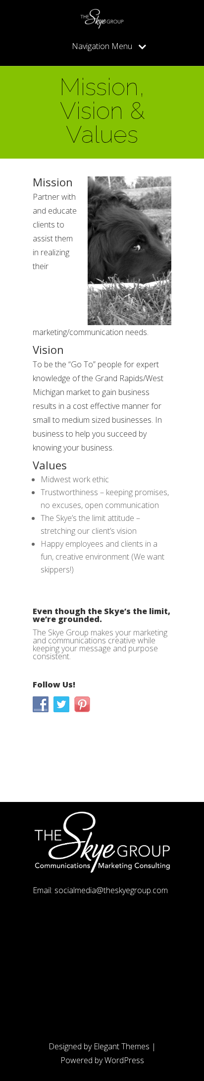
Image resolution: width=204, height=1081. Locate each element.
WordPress (124, 1060)
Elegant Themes (122, 1046)
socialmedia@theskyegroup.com (111, 890)
